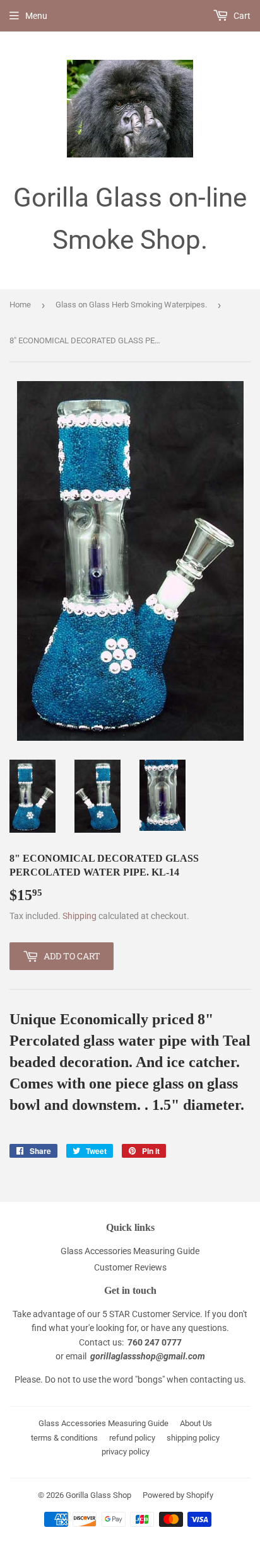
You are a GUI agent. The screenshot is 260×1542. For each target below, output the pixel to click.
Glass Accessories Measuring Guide (130, 1251)
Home (20, 304)
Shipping (79, 916)
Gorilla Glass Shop (98, 1495)
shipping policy (193, 1437)
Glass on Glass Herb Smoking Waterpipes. (131, 304)
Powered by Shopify (178, 1495)
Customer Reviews (130, 1267)
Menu (36, 16)
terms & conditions (64, 1437)
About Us (196, 1423)
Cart (241, 16)
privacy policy (126, 1451)
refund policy (132, 1437)
